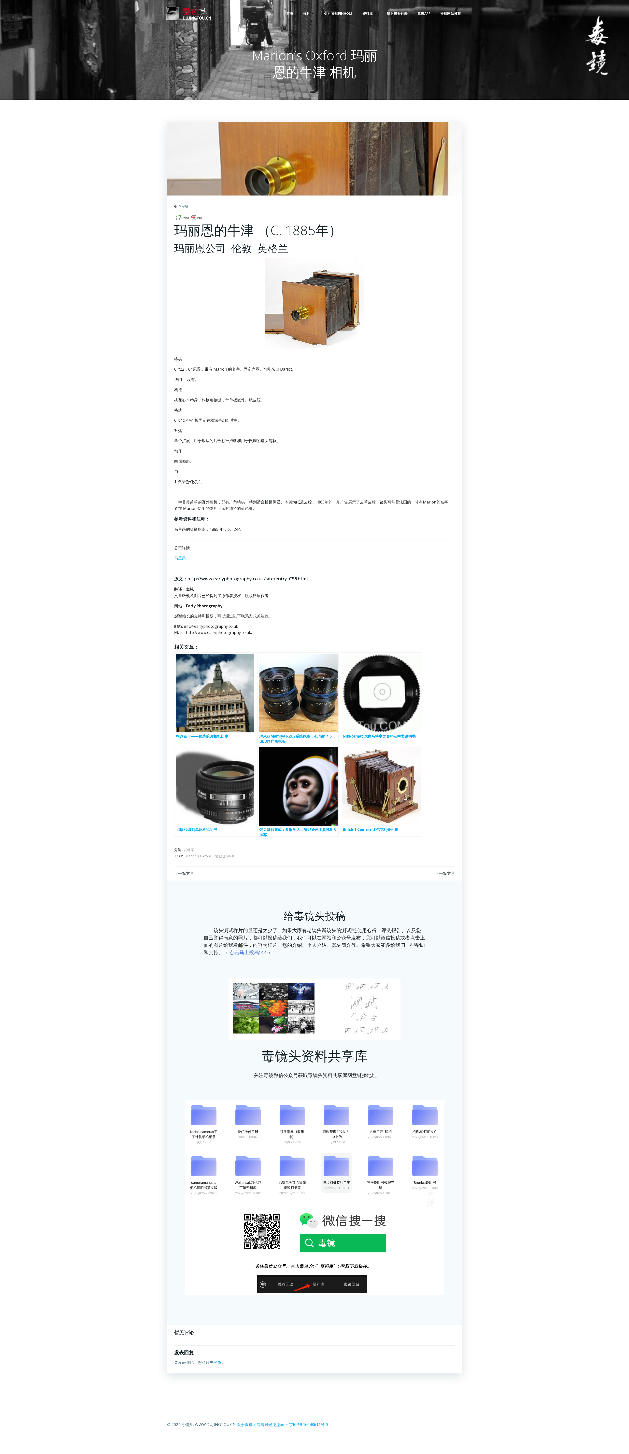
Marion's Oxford (198, 856)
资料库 (367, 13)
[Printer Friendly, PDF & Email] (189, 218)
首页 (289, 13)
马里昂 (180, 558)
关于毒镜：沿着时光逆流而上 (262, 1424)
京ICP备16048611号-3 (308, 1424)
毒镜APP (423, 13)
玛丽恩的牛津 (224, 856)
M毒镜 (183, 206)
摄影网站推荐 (450, 13)
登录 (217, 1362)
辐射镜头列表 (397, 13)
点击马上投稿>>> (248, 952)
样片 (306, 13)
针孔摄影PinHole (338, 13)
